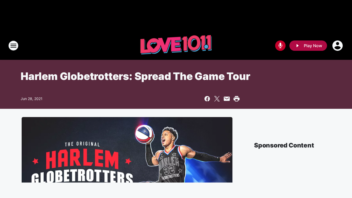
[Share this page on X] (217, 98)
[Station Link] (176, 46)
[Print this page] (236, 98)
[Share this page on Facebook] (207, 98)
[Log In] (338, 45)
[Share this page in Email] (226, 98)
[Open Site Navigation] (13, 45)
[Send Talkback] (280, 45)
